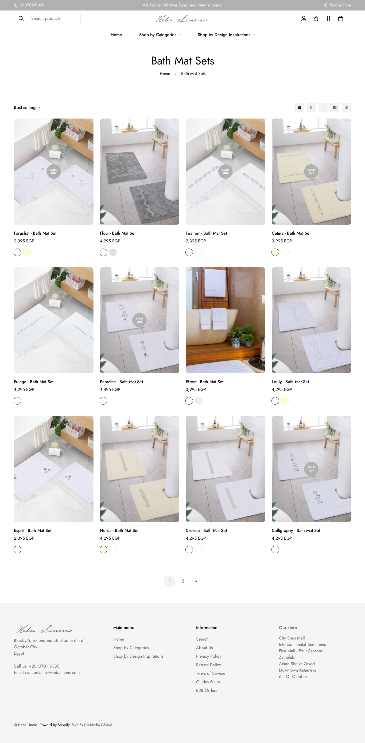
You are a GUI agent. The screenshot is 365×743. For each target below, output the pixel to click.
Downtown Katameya (297, 670)
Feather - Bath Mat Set (206, 233)
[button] (340, 18)
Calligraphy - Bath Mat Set (296, 530)
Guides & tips (208, 682)
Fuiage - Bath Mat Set (33, 382)
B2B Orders (206, 690)
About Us (204, 648)
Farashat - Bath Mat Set (35, 233)
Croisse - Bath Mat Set (206, 530)
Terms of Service (210, 673)
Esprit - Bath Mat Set (32, 530)
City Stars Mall (292, 638)
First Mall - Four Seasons (301, 651)
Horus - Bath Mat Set (119, 530)
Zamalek (286, 657)
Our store (288, 627)
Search (202, 639)
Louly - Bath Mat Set (290, 382)
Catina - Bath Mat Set (291, 233)
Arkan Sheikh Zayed (297, 664)
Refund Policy (208, 665)
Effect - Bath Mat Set (204, 382)
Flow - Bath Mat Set (117, 233)
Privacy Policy (208, 656)
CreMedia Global (98, 724)
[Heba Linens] (182, 18)
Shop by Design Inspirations (224, 35)
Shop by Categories (157, 35)
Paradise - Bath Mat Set (121, 382)
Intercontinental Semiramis (302, 644)
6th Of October (293, 676)
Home (116, 35)
